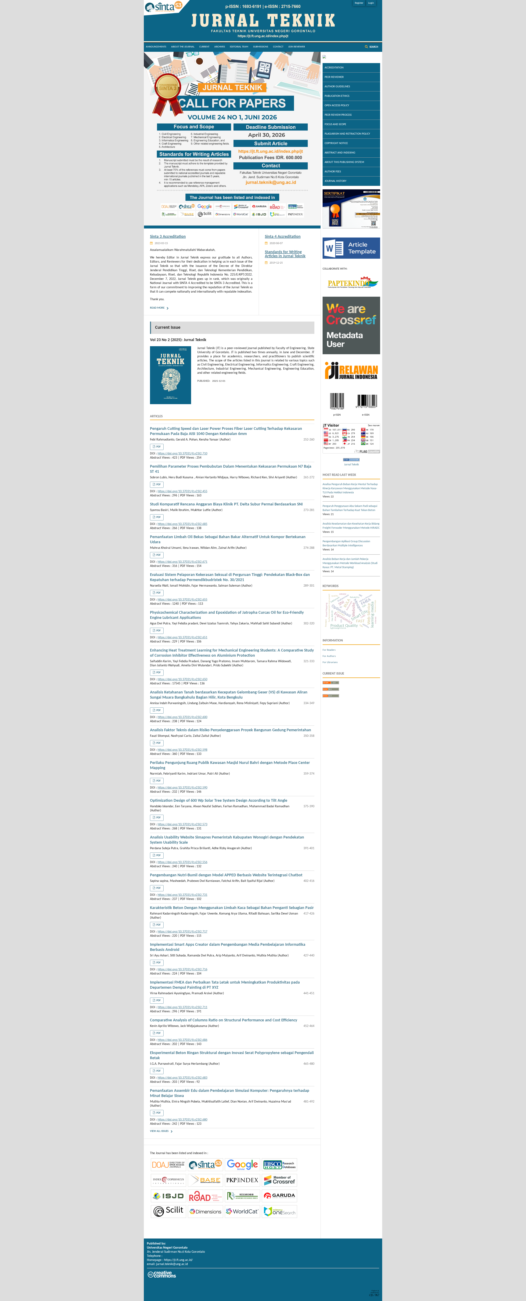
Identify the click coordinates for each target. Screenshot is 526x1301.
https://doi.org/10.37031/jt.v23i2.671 (182, 562)
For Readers (329, 650)
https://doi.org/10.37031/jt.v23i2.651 (182, 637)
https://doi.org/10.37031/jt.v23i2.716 (182, 969)
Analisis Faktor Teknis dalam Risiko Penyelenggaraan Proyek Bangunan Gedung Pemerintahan (230, 730)
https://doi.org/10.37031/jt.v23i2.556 (182, 862)
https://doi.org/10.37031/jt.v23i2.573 (182, 824)
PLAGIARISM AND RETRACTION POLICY (347, 133)
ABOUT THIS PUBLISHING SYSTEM (344, 162)
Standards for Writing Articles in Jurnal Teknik (285, 254)
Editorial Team (239, 46)
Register (359, 3)
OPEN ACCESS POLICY (337, 105)
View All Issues (159, 1131)
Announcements (156, 46)
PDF (158, 446)
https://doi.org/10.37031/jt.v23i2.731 (182, 895)
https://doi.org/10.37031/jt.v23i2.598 (182, 750)
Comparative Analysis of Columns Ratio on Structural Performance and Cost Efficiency (223, 1020)
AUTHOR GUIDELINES (337, 86)
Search (373, 47)
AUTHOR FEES (333, 171)
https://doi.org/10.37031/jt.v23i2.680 (182, 1119)
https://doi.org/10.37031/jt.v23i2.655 (182, 599)
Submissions (260, 46)
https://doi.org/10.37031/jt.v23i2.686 (182, 1040)
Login (371, 3)
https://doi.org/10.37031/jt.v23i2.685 (182, 524)
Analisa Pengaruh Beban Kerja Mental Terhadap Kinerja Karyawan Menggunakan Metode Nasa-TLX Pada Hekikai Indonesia (350, 488)
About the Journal (182, 46)
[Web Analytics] (351, 460)
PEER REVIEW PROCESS (338, 114)
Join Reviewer (296, 46)
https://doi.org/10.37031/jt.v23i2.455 (182, 491)
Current (204, 46)
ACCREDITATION (334, 67)
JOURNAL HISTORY (335, 181)
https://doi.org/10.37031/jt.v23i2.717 (182, 931)
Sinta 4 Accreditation (283, 237)
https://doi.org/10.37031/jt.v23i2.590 (182, 787)
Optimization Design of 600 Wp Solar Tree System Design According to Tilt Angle (218, 801)
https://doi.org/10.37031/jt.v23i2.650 (182, 679)
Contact (278, 46)
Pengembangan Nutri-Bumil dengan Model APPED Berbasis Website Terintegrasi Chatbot (226, 875)
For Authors (329, 656)
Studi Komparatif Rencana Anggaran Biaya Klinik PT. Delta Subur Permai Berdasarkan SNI (226, 504)
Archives (219, 46)
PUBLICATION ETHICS (337, 96)
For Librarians (330, 662)
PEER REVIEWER (334, 77)
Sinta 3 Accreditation (168, 237)
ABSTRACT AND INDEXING (340, 152)
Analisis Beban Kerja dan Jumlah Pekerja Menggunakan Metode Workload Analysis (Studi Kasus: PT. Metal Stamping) (350, 563)
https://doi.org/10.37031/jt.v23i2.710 (182, 453)
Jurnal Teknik (351, 464)
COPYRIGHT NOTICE (336, 143)
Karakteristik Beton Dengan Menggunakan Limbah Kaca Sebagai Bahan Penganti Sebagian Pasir (232, 908)
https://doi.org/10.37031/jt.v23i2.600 (182, 717)
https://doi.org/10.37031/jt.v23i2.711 (182, 1007)
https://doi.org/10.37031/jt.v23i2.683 (182, 1078)
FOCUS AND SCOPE (335, 124)
